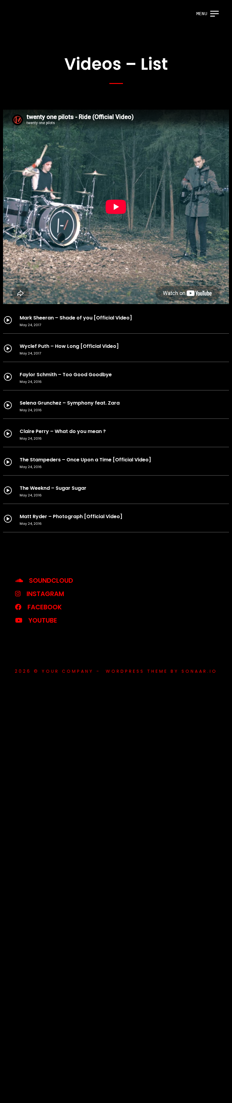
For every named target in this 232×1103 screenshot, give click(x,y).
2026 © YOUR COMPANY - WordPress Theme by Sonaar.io (116, 671)
